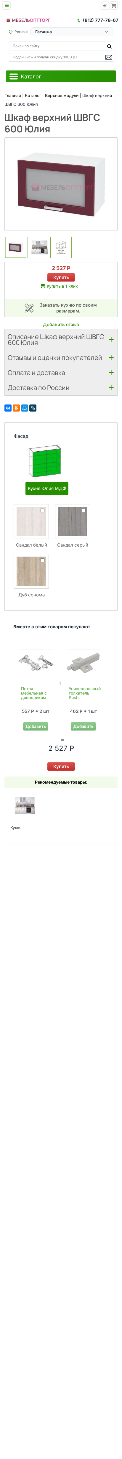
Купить (61, 277)
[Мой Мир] (24, 408)
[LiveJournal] (32, 408)
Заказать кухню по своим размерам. (68, 308)
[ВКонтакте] (8, 408)
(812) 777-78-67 (100, 20)
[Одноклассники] (16, 408)
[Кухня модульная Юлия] (23, 805)
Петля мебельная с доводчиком (34, 693)
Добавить (35, 726)
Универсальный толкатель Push (85, 693)
